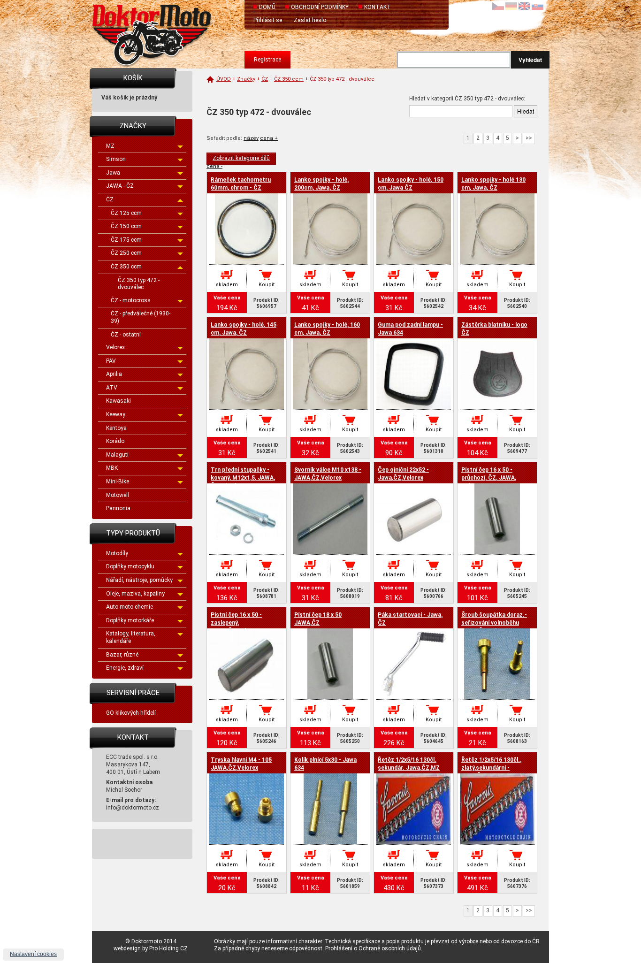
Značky (246, 79)
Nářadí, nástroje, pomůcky (139, 580)
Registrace (267, 59)
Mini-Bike (117, 481)
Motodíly (117, 553)
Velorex (115, 347)
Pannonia (118, 508)
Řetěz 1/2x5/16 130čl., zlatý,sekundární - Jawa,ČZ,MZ (491, 768)
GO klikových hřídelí (131, 713)
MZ (110, 146)
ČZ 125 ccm (126, 213)
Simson (116, 159)
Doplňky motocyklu (130, 566)
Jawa (113, 172)
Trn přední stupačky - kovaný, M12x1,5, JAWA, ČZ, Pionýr (243, 477)
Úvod (223, 79)
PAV (111, 361)
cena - (214, 166)
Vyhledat (530, 59)
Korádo (115, 441)
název (251, 138)
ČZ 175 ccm (126, 240)
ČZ (110, 199)
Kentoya (116, 428)
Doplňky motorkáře (130, 620)
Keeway (115, 414)
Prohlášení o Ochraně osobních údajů (373, 948)
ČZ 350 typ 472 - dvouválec (139, 284)
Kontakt (377, 7)
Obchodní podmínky (320, 7)
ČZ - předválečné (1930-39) (140, 317)
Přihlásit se (267, 20)
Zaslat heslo (310, 20)
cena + (269, 138)
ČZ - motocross (131, 300)
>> (529, 138)
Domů (267, 7)
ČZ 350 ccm (126, 266)
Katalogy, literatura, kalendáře (130, 637)
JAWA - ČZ (120, 186)
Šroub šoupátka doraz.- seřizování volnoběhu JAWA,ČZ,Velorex (494, 622)
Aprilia (114, 374)
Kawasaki (118, 400)
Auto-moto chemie (129, 607)
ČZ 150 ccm (126, 226)
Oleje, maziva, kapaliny (135, 593)
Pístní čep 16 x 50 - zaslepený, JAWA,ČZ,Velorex (236, 622)
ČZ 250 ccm (126, 253)
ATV (111, 387)
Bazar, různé (122, 654)
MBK (112, 468)
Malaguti (117, 454)
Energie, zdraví (125, 668)
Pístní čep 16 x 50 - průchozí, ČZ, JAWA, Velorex (488, 477)
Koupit (267, 285)
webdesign (127, 948)
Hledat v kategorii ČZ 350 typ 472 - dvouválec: (467, 98)
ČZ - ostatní (126, 334)
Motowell (117, 495)
